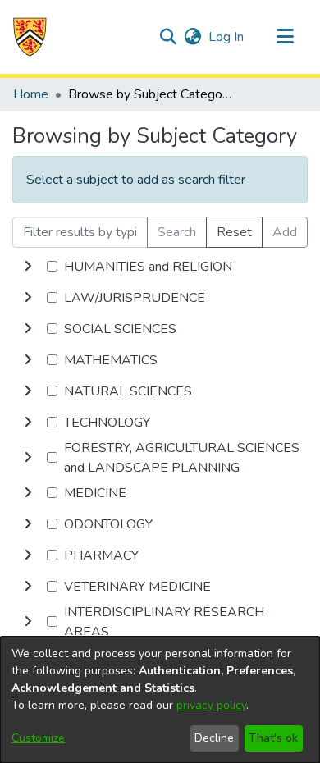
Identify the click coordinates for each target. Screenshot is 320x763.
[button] (30, 36)
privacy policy (211, 705)
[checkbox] (52, 266)
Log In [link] (226, 37)
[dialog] (160, 700)
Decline (214, 738)
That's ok (273, 738)
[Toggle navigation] (285, 37)
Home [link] (30, 94)
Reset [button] (234, 232)
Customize (38, 738)
